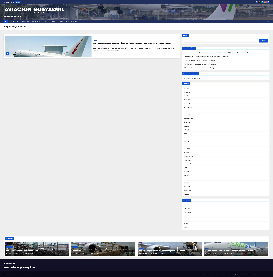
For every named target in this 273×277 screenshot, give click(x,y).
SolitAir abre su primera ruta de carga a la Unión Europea (200, 64)
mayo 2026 (187, 92)
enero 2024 (187, 194)
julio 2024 (186, 171)
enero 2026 (187, 103)
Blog (185, 216)
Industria (186, 223)
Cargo (46, 21)
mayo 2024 (187, 179)
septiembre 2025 (188, 118)
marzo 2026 (187, 99)
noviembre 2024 (188, 156)
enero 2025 (187, 149)
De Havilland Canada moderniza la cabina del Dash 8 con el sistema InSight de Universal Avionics (225, 274)
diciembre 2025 (188, 107)
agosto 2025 (187, 122)
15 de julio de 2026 (12, 253)
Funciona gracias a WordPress (11, 274)
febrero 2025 (187, 145)
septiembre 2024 (188, 164)
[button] (265, 21)
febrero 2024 (187, 190)
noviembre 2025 (188, 111)
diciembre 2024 (188, 152)
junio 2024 (187, 175)
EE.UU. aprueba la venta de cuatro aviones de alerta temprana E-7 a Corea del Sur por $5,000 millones (131, 43)
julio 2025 (186, 126)
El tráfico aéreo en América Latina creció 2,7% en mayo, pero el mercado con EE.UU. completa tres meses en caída (216, 53)
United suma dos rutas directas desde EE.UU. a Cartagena (200, 68)
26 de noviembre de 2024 (101, 45)
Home (200, 274)
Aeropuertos (14, 21)
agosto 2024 (187, 167)
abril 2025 (186, 137)
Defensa (53, 21)
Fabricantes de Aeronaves (68, 21)
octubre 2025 (187, 115)
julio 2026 (186, 88)
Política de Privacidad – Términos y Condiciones (258, 274)
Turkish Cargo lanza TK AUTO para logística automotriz (199, 60)
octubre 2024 (187, 160)
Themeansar (29, 274)
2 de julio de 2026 (79, 253)
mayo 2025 (187, 133)
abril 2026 (186, 96)
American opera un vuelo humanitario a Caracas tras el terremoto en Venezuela (206, 56)
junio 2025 (186, 130)
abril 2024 (186, 183)
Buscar (185, 35)
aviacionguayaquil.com (116, 45)
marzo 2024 (187, 186)
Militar (94, 40)
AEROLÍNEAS (187, 208)
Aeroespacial (36, 21)
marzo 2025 (187, 141)
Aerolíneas (25, 21)
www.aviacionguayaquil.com (12, 16)
